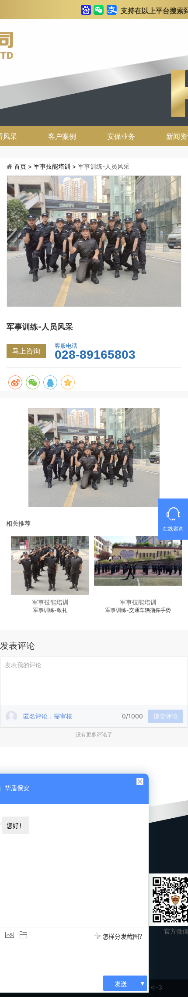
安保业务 (121, 136)
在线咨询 (173, 528)
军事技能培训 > (56, 166)
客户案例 (62, 136)
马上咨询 (26, 350)
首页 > (24, 166)
